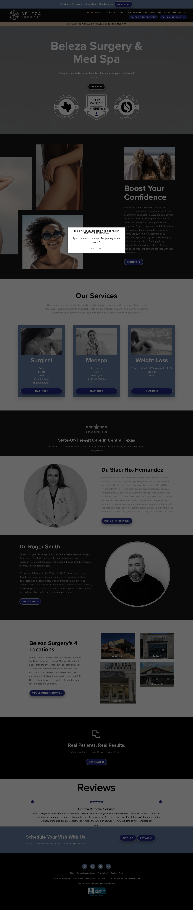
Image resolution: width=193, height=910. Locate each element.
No (100, 248)
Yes (92, 248)
